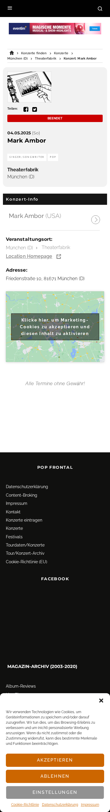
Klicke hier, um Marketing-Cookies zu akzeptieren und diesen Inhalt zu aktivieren (55, 326)
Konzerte (14, 528)
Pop (53, 157)
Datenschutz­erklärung (60, 805)
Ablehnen (55, 776)
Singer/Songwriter (26, 157)
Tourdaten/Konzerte (25, 545)
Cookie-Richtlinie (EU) (26, 561)
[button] (101, 700)
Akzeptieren (55, 760)
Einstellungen (55, 792)
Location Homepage (29, 256)
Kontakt (13, 512)
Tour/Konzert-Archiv (25, 553)
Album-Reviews (21, 686)
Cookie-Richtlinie (25, 805)
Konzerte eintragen (24, 520)
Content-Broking (21, 495)
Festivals (14, 536)
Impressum (90, 805)
